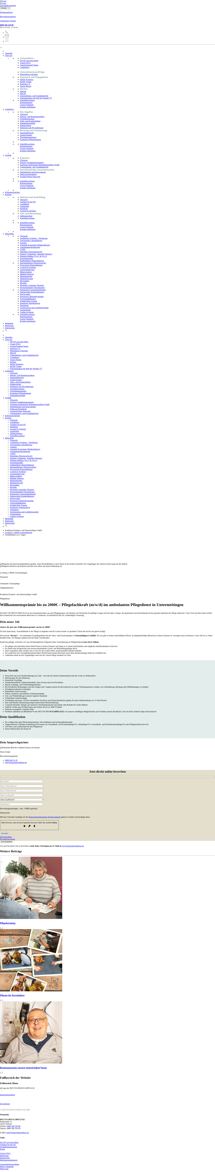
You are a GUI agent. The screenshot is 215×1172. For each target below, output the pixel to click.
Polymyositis (25, 294)
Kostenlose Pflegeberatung (30, 140)
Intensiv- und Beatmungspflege (32, 117)
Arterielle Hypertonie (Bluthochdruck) (35, 245)
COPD (22, 249)
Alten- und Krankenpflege (30, 121)
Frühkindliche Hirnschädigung (32, 261)
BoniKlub (24, 209)
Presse (2, 1149)
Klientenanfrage (6, 12)
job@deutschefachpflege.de (73, 846)
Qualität (8, 155)
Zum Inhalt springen (8, 5)
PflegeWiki (9, 234)
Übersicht (23, 114)
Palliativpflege (25, 125)
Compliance (24, 67)
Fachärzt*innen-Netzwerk (30, 177)
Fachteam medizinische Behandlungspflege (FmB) (40, 165)
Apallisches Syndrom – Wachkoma (34, 238)
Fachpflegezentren (27, 119)
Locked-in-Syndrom (28, 267)
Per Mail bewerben (7, 839)
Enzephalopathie (26, 258)
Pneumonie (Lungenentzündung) (33, 290)
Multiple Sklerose (27, 274)
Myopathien (24, 281)
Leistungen (9, 109)
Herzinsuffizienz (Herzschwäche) (33, 263)
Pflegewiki (4, 1169)
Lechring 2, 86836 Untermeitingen (18, 533)
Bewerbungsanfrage (8, 17)
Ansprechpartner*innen (29, 65)
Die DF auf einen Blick (29, 61)
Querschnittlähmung (28, 299)
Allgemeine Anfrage (8, 21)
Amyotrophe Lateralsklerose (31, 241)
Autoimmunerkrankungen (30, 247)
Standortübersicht (27, 133)
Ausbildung (24, 204)
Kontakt (4, 8)
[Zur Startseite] (107, 2)
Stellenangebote (26, 216)
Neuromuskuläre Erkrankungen (32, 288)
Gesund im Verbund (28, 211)
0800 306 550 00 (6, 25)
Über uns (8, 55)
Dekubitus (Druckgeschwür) (31, 252)
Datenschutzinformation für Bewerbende (44, 817)
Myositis (23, 283)
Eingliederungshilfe (27, 123)
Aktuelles (8, 53)
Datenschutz (10, 328)
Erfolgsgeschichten (12, 192)
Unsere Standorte (26, 105)
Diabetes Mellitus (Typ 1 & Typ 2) (33, 256)
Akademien (24, 206)
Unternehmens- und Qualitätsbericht (34, 96)
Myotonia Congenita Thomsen (32, 285)
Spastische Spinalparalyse (30, 303)
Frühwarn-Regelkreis (28, 174)
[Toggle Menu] (1, 47)
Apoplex (23, 243)
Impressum (9, 326)
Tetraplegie (24, 305)
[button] (6, 331)
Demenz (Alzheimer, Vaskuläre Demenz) (36, 254)
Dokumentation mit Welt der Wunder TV (36, 98)
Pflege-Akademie (7, 1167)
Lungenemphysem (27, 270)
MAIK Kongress (26, 79)
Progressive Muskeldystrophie (32, 296)
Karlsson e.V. (25, 84)
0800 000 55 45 (11, 760)
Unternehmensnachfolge (9, 1164)
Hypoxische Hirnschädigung (31, 265)
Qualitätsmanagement (8, 1147)
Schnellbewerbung (27, 100)
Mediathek (9, 323)
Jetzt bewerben (6, 837)
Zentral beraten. (26, 135)
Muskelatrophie (26, 276)
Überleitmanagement (28, 137)
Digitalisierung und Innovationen (33, 172)
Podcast (23, 91)
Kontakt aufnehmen (27, 107)
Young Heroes (25, 86)
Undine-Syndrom (27, 312)
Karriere (8, 195)
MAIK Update (25, 82)
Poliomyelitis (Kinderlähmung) (32, 292)
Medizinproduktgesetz (8, 1160)
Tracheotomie (25, 310)
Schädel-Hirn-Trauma (28, 301)
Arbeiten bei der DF (28, 202)
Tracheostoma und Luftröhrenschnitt (34, 308)
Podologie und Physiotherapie (31, 128)
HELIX (23, 94)
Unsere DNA (25, 63)
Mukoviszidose (26, 272)
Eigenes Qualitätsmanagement (32, 163)
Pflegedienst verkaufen (29, 74)
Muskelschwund (26, 279)
